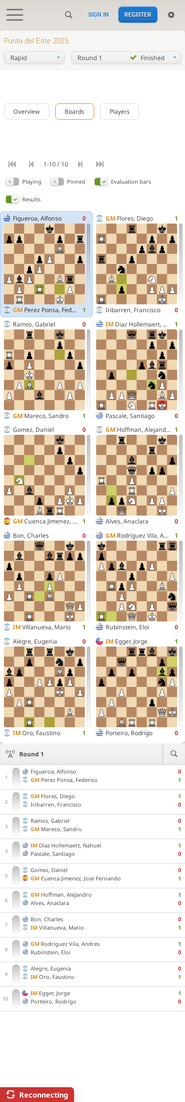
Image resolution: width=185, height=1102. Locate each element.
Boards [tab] (74, 111)
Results (31, 199)
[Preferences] (171, 15)
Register (137, 14)
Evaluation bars (131, 181)
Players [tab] (120, 111)
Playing (31, 181)
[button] (12, 181)
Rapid (18, 58)
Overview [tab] (26, 111)
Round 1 (31, 754)
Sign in (98, 14)
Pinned (76, 181)
